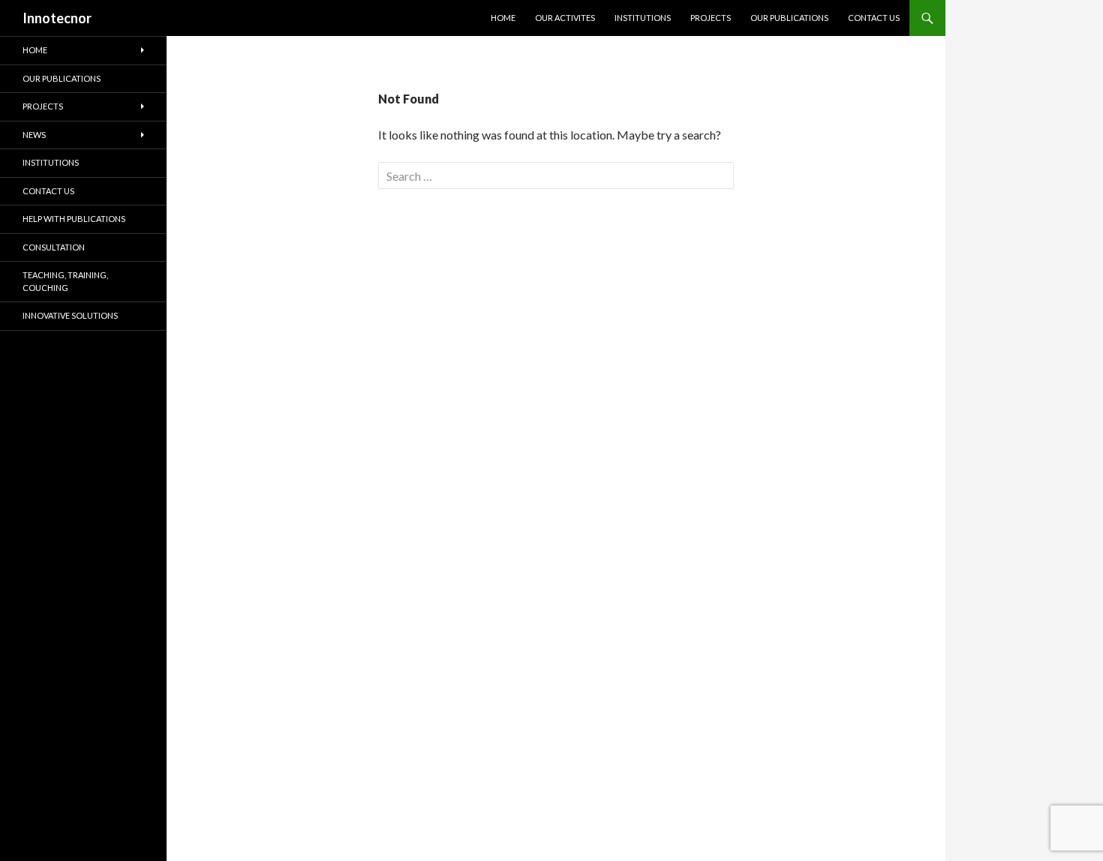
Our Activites (565, 17)
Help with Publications (74, 219)
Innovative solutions (70, 315)
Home (503, 17)
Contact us (874, 17)
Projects (710, 17)
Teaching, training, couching (65, 281)
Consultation (54, 247)
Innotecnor (57, 18)
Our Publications (789, 17)
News (34, 135)
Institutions (643, 17)
